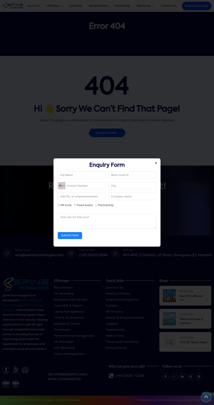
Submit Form (70, 235)
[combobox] (62, 185)
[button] (156, 163)
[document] (107, 202)
